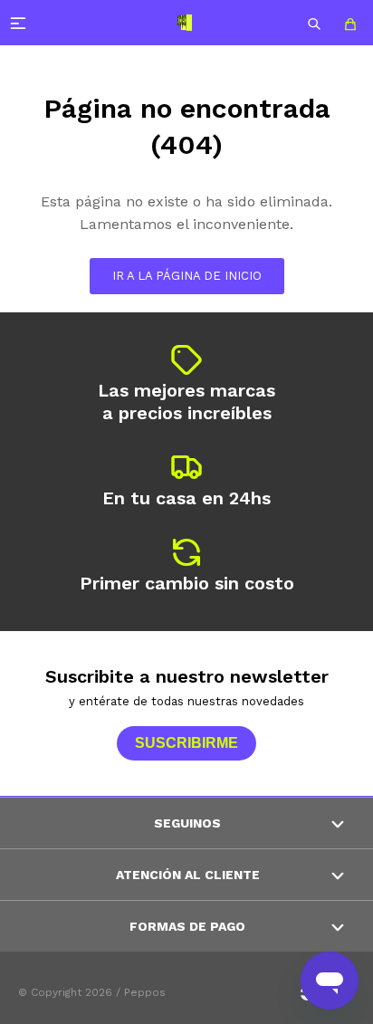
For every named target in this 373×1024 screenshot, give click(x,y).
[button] (314, 23)
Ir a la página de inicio (187, 275)
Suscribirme (186, 743)
